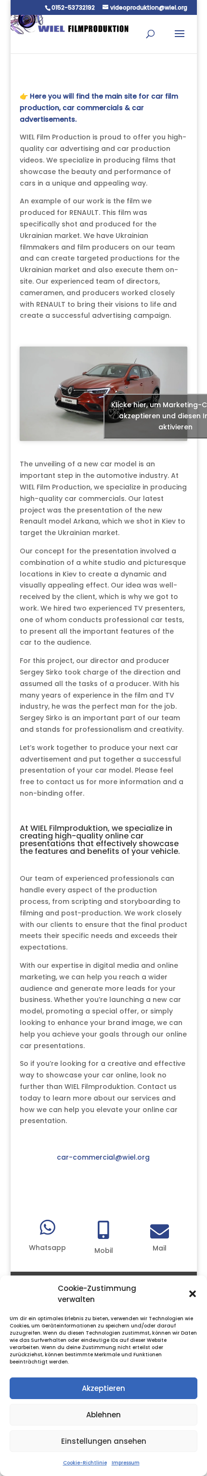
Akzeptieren (103, 1388)
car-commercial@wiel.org (103, 1157)
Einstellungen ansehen (103, 1441)
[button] (192, 1294)
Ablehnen (103, 1415)
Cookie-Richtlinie (85, 1462)
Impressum (126, 1462)
